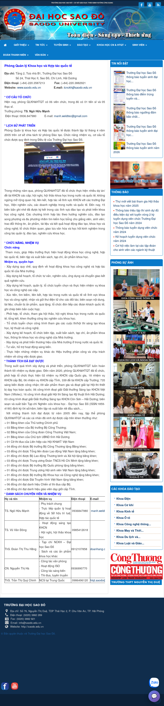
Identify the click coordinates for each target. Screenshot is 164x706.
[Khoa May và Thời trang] (137, 434)
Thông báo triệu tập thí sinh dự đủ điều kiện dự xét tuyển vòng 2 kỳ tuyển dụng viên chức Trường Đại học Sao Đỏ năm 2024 (136, 216)
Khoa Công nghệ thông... (133, 524)
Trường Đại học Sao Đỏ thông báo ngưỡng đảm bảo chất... (141, 112)
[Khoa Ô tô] (137, 465)
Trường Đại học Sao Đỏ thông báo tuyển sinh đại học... (142, 77)
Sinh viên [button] (138, 45)
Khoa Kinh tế (125, 511)
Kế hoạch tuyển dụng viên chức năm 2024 (134, 239)
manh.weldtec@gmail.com (70, 116)
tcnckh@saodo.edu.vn (78, 87)
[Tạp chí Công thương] (136, 571)
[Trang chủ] (6, 45)
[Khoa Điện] (137, 375)
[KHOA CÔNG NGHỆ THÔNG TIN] (137, 284)
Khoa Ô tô (123, 518)
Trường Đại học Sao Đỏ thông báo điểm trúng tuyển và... (141, 94)
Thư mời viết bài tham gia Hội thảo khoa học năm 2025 (136, 203)
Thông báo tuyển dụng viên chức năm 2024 (135, 230)
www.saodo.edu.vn (29, 87)
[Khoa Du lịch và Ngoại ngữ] (137, 348)
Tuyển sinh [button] (61, 45)
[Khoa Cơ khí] (137, 317)
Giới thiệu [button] (20, 45)
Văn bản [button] (40, 55)
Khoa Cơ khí (124, 505)
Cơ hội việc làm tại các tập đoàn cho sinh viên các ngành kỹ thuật (134, 247)
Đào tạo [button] (83, 45)
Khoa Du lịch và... (128, 537)
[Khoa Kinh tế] (137, 403)
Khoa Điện (123, 499)
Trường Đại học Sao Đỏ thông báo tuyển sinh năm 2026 (136, 148)
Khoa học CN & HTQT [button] (110, 45)
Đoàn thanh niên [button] (15, 55)
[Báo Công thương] (136, 558)
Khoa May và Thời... (130, 530)
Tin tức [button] (40, 45)
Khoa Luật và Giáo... (130, 543)
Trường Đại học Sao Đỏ (41, 633)
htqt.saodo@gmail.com (104, 580)
